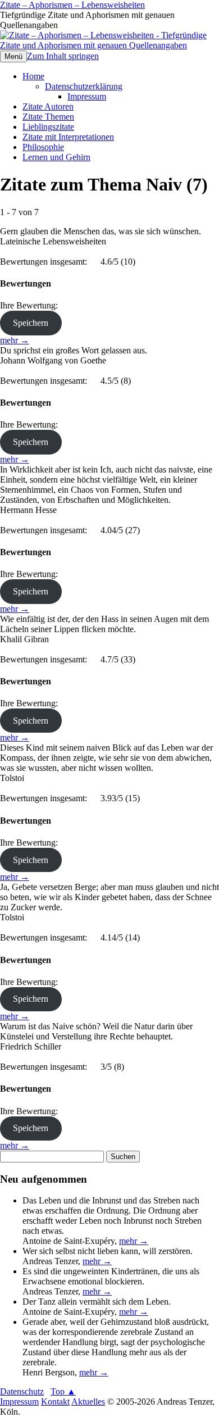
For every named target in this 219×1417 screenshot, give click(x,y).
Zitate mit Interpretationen (68, 137)
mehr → (14, 340)
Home (33, 76)
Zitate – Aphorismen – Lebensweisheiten (72, 5)
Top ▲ (63, 1391)
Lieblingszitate (48, 126)
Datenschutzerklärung (83, 86)
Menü (13, 56)
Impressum (86, 96)
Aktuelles (88, 1401)
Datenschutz (22, 1391)
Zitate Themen (48, 116)
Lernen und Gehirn (56, 157)
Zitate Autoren (48, 106)
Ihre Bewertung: (31, 305)
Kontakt (55, 1401)
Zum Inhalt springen (63, 56)
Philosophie (43, 147)
